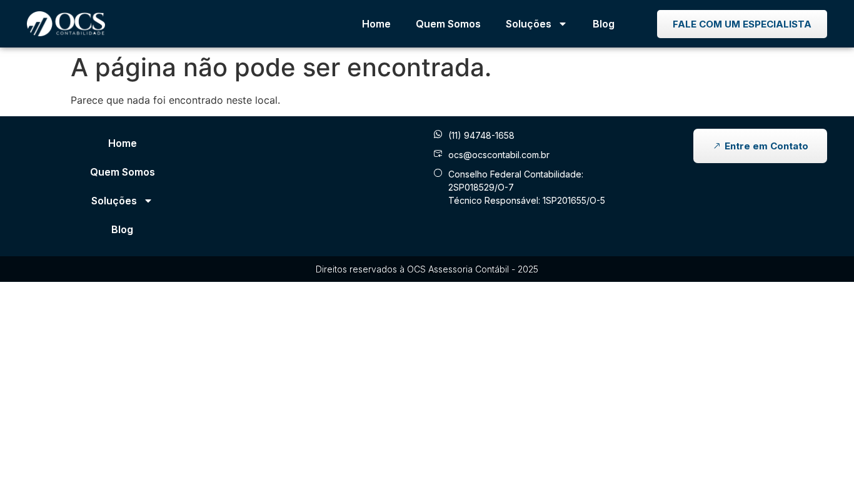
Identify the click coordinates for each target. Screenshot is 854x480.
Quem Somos (448, 24)
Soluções (528, 24)
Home (376, 24)
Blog (604, 24)
